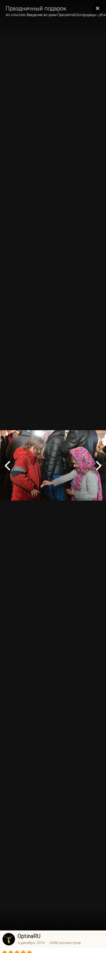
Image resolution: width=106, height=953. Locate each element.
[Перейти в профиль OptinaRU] (9, 939)
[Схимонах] (99, 465)
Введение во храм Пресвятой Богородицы (62, 15)
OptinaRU (29, 936)
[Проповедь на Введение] (7, 465)
